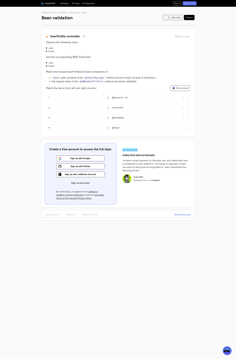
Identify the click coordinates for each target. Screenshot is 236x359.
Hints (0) (70, 214)
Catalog (64, 3)
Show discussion (182, 214)
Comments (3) (52, 214)
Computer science (50, 12)
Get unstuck (182, 88)
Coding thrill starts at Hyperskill (138, 155)
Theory (189, 17)
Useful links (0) (89, 214)
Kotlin (51, 51)
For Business (88, 3)
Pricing (75, 3)
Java (50, 48)
